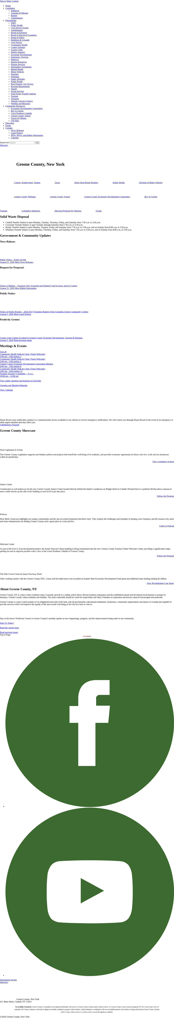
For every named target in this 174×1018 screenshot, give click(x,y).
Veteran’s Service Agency (22, 101)
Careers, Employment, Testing (27, 182)
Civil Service (16, 42)
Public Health (17, 25)
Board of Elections (19, 33)
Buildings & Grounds (20, 40)
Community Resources (15, 106)
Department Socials (8, 980)
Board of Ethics (17, 37)
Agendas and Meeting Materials (13, 385)
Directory (4, 145)
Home (8, 6)
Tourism (14, 96)
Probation (15, 77)
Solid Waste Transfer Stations (23, 94)
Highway (15, 59)
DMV (13, 23)
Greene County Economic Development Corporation (107, 197)
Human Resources (19, 62)
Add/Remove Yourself (9, 425)
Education (9, 123)
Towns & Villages (18, 118)
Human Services (18, 64)
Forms (8, 125)
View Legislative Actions (163, 461)
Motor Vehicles (17, 72)
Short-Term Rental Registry (86, 182)
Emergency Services (19, 57)
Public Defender (18, 79)
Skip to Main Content (9, 1)
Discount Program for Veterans (68, 211)
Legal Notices (17, 133)
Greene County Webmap (25, 197)
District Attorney (18, 52)
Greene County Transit (20, 116)
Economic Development (21, 55)
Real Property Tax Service (22, 84)
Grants (98, 211)
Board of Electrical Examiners (24, 35)
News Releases (17, 130)
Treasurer (15, 99)
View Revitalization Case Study (160, 583)
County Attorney (18, 47)
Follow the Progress (165, 496)
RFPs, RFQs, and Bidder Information (27, 135)
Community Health (19, 45)
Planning (14, 74)
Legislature (10, 8)
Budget (14, 15)
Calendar (15, 138)
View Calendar (6, 390)
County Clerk (17, 50)
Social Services (17, 91)
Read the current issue (9, 628)
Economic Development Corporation (27, 108)
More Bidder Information (25, 288)
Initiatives (15, 11)
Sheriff (14, 89)
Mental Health (17, 69)
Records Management (20, 86)
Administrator (17, 18)
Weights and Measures (20, 103)
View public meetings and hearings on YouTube (20, 381)
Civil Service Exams (19, 28)
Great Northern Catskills (21, 113)
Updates (9, 128)
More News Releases (24, 262)
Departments (10, 20)
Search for (4, 142)
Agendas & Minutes (19, 13)
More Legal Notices (22, 314)
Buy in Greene (17, 111)
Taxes (57, 182)
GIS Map (15, 121)
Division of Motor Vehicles (150, 182)
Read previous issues (23, 340)
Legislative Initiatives (31, 211)
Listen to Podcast (166, 526)
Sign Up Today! (7, 623)
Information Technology (21, 67)
